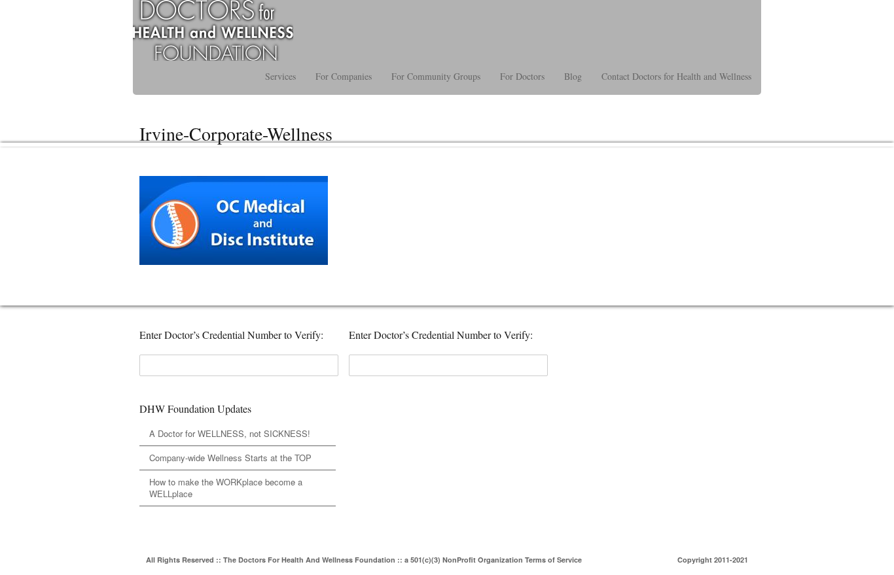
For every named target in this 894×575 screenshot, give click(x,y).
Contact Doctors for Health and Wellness (676, 76)
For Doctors (522, 76)
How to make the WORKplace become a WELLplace (225, 488)
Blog (573, 76)
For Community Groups (435, 76)
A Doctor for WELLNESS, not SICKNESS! (229, 433)
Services (280, 76)
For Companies (343, 76)
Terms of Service (553, 560)
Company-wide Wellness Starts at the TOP (230, 457)
